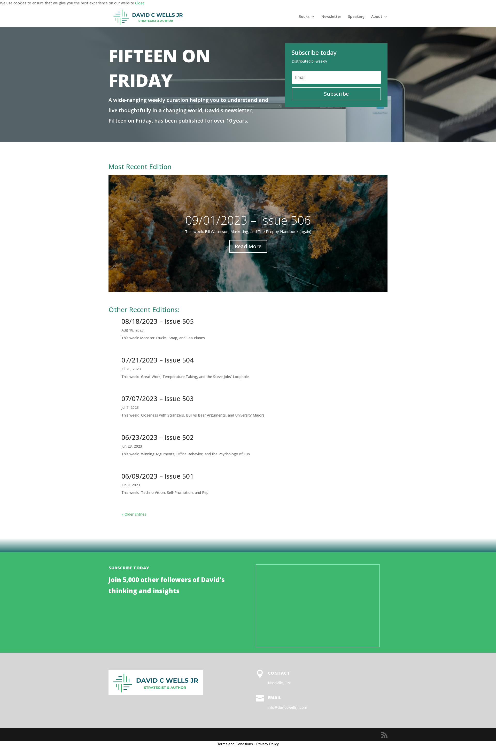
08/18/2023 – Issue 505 (157, 321)
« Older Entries (133, 514)
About (376, 17)
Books (304, 17)
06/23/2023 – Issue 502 (157, 437)
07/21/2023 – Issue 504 (157, 360)
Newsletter (331, 17)
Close (139, 3)
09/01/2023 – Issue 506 (248, 220)
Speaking (356, 17)
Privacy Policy (267, 744)
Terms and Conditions (235, 744)
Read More (248, 246)
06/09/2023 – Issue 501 (157, 476)
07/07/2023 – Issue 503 (157, 398)
